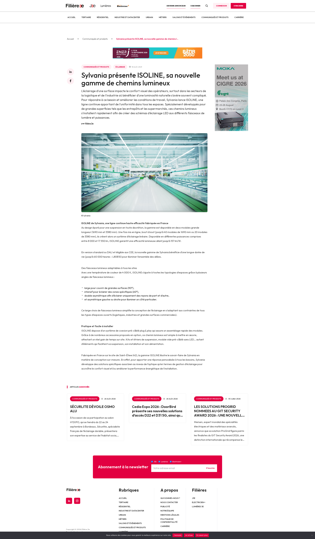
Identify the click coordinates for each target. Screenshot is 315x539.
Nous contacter (169, 502)
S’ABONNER (195, 6)
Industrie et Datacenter (127, 17)
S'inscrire (210, 468)
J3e (193, 498)
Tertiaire (86, 17)
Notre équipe (167, 510)
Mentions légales (169, 515)
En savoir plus (202, 535)
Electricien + (198, 502)
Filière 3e (89, 123)
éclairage (120, 67)
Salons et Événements (184, 17)
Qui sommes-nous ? (170, 498)
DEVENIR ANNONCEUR (176, 6)
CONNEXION (221, 6)
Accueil (71, 17)
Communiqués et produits (214, 17)
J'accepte (177, 535)
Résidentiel (103, 17)
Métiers (163, 17)
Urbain (149, 17)
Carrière (239, 17)
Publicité (165, 506)
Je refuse (189, 535)
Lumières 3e (198, 506)
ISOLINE (85, 223)
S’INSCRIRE (238, 6)
